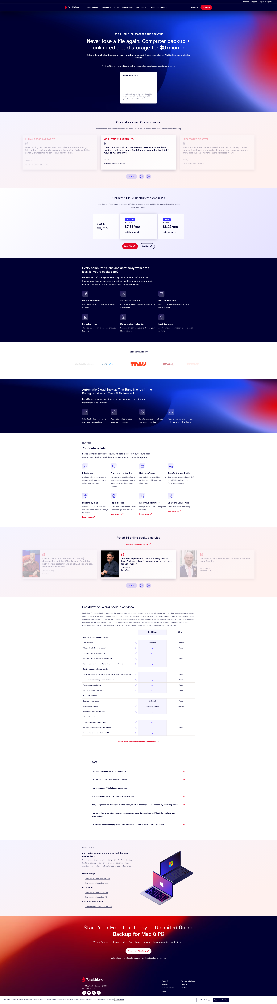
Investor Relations (168, 988)
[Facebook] (99, 993)
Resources (140, 7)
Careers (164, 991)
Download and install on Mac (96, 883)
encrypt (117, 477)
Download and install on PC (96, 897)
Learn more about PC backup (96, 892)
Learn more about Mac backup (97, 878)
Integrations (127, 7)
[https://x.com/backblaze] (94, 993)
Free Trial (195, 7)
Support (254, 2)
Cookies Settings (204, 1000)
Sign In (269, 2)
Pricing (116, 7)
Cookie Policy (119, 999)
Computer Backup (158, 7)
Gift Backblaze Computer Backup (98, 906)
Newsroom (165, 984)
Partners (246, 2)
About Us (165, 981)
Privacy (184, 984)
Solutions (106, 7)
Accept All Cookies (221, 1000)
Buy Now (206, 7)
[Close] (273, 1000)
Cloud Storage (92, 7)
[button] (262, 1)
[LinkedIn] (84, 993)
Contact (184, 988)
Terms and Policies (188, 981)
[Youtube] (89, 993)
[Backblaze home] (72, 7)
